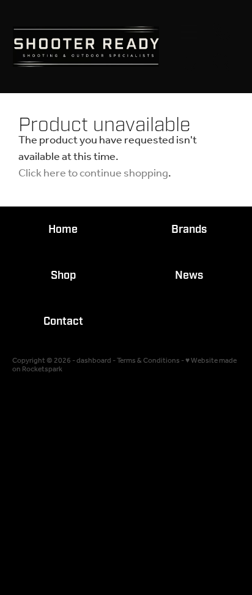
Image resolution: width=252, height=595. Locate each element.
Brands (189, 229)
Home (63, 229)
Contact (63, 321)
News (189, 275)
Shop (63, 275)
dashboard (93, 361)
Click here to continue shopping (93, 173)
